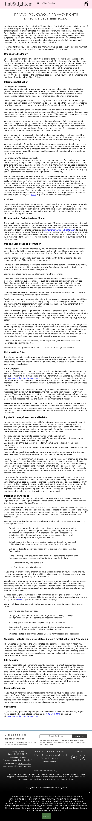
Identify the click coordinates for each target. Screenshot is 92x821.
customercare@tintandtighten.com (60, 230)
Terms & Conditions (55, 751)
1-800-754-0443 (24, 764)
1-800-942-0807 (20, 754)
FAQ (36, 755)
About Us (39, 751)
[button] (79, 736)
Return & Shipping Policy (53, 755)
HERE (33, 194)
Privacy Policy (48, 744)
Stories (51, 3)
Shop (45, 3)
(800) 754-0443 (53, 714)
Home (40, 3)
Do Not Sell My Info (49, 758)
